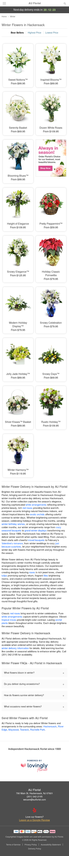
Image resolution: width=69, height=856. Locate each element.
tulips (4, 575)
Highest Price (34, 32)
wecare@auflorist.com (34, 799)
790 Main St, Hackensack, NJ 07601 (34, 793)
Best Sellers (17, 32)
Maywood (13, 729)
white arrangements (36, 504)
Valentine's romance (12, 543)
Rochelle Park (37, 729)
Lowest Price (51, 32)
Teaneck (24, 729)
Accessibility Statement (51, 845)
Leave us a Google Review (34, 820)
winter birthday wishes (13, 524)
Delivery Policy (34, 849)
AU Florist (35, 3)
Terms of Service (13, 845)
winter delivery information (15, 648)
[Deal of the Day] (50, 159)
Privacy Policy (31, 845)
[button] (62, 849)
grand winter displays (36, 530)
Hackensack (50, 726)
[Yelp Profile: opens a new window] (34, 810)
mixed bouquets (36, 540)
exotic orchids (37, 514)
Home (4, 16)
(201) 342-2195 (35, 796)
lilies (45, 575)
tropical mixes (9, 619)
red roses (27, 507)
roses (32, 572)
